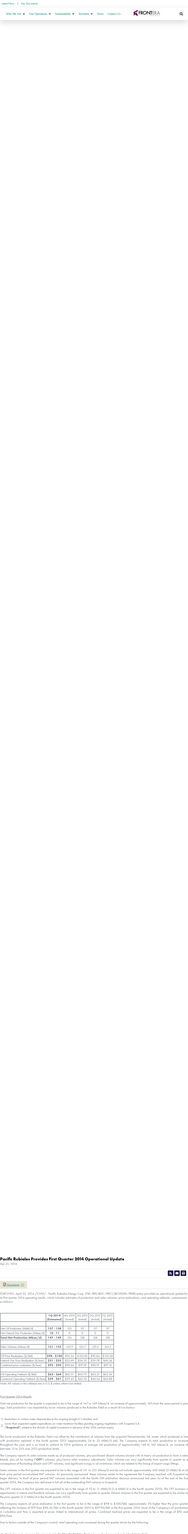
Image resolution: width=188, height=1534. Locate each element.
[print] (183, 1273)
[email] (177, 1273)
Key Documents (29, 3)
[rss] (170, 1273)
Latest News (8, 3)
